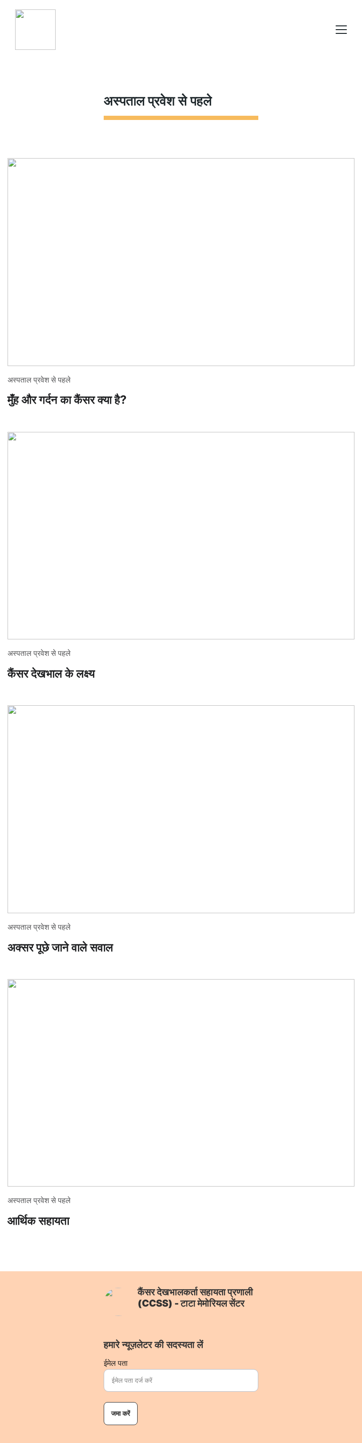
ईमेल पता (116, 1363)
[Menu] (341, 29)
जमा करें (120, 1413)
